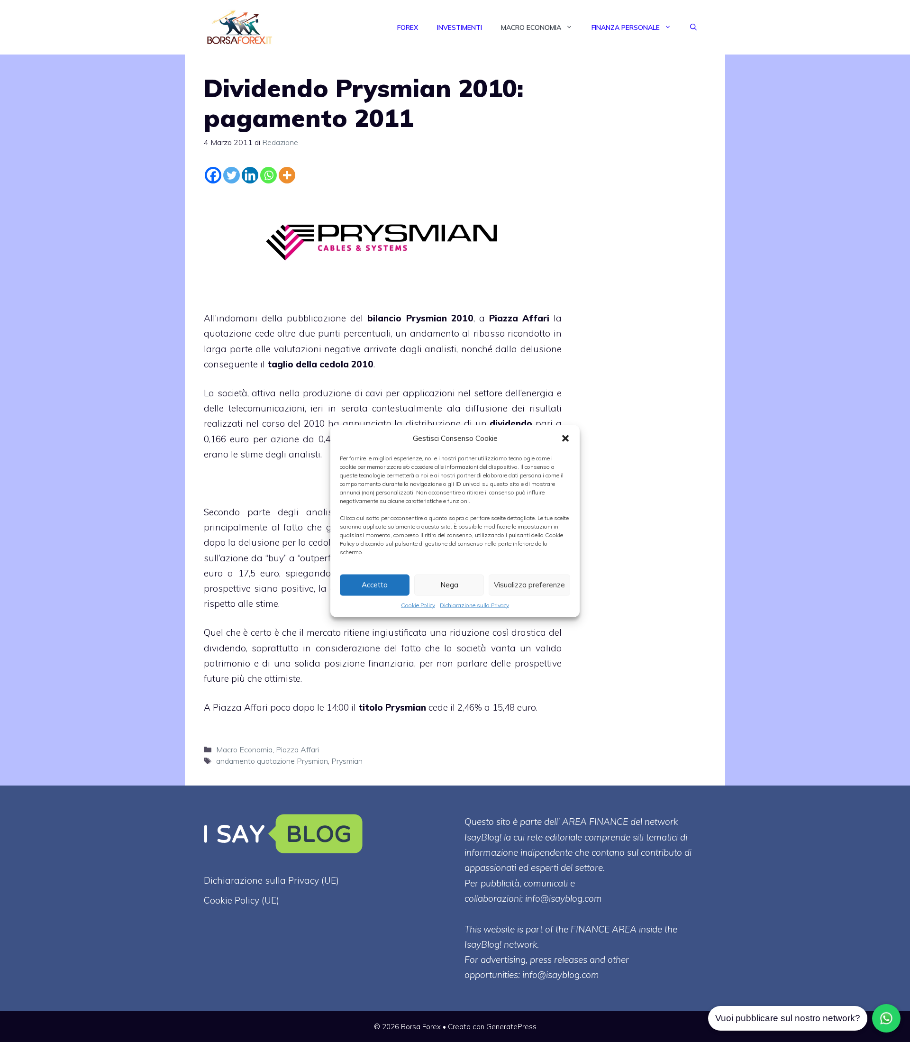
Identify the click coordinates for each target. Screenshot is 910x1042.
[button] (565, 438)
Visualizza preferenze (529, 584)
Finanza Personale (626, 27)
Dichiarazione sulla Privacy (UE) (271, 880)
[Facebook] (213, 175)
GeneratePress (511, 1026)
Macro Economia (531, 27)
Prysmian (347, 761)
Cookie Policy (418, 604)
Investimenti (459, 27)
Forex (407, 27)
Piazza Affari (519, 318)
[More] (287, 175)
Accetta (375, 584)
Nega (449, 584)
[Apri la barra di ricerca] (693, 27)
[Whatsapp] (268, 175)
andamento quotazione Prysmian (272, 761)
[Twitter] (231, 175)
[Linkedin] (250, 175)
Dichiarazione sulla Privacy (474, 604)
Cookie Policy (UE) (241, 900)
